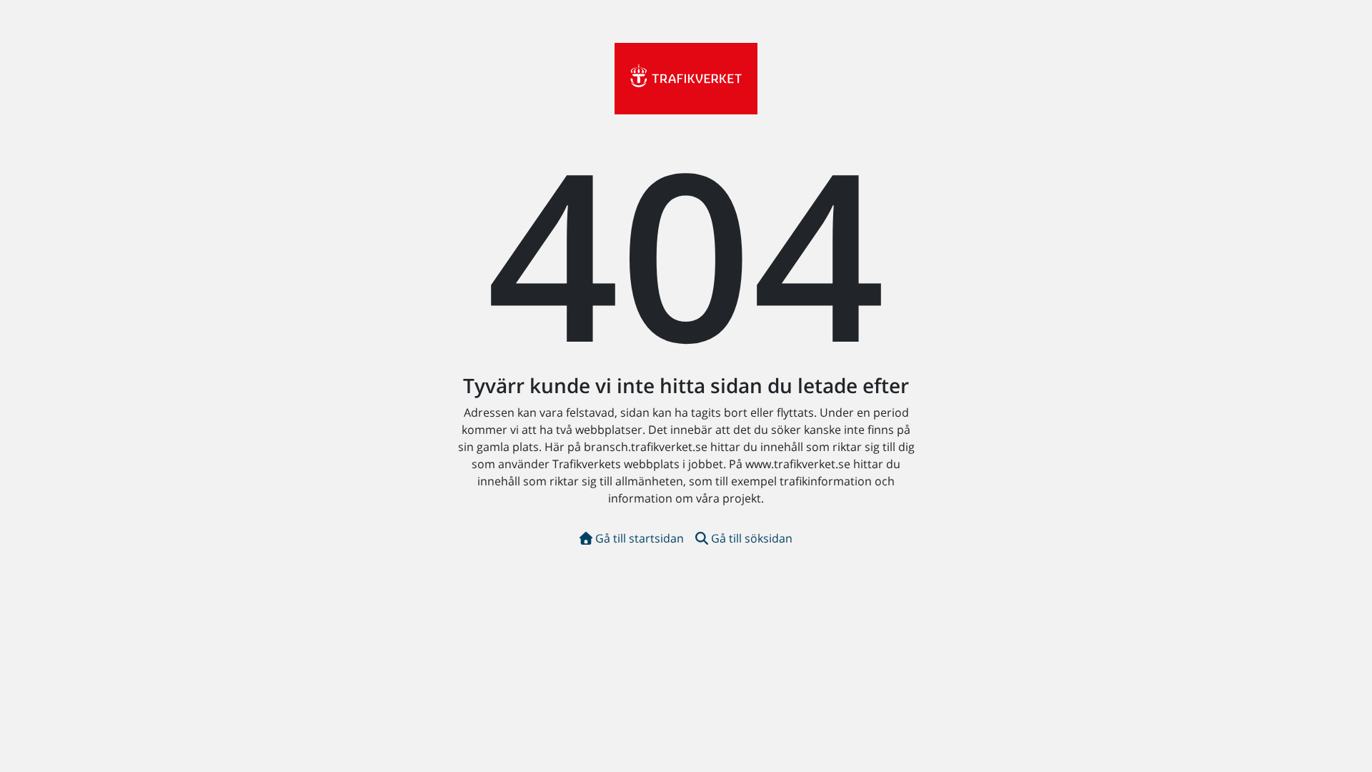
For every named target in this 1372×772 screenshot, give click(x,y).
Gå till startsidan (639, 538)
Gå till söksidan (751, 538)
